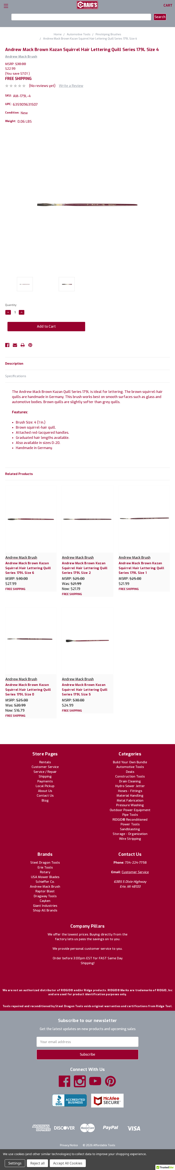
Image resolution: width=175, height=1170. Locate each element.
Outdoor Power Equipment (130, 810)
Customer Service (45, 767)
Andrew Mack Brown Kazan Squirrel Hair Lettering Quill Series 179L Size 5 (84, 690)
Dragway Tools (45, 896)
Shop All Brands (45, 910)
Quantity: (11, 305)
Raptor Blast (45, 891)
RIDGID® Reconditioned (129, 819)
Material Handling (130, 795)
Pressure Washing (130, 805)
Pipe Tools (130, 815)
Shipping (45, 776)
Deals (130, 772)
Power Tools (130, 824)
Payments (45, 781)
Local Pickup (45, 786)
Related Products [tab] (19, 474)
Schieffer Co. (45, 882)
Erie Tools (45, 867)
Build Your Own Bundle (130, 762)
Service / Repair (45, 772)
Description (14, 363)
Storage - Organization (130, 834)
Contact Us (45, 795)
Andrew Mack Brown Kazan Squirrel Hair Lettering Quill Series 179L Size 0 (28, 690)
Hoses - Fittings (130, 791)
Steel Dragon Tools (45, 862)
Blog (45, 800)
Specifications (15, 376)
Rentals (45, 762)
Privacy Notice (69, 1145)
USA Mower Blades (45, 877)
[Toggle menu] (6, 6)
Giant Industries (45, 906)
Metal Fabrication (130, 800)
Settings (15, 1163)
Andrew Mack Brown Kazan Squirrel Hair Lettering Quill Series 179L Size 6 (28, 568)
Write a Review (71, 86)
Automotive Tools (130, 767)
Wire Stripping (130, 839)
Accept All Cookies (67, 1163)
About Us (45, 791)
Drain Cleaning (130, 781)
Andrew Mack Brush (45, 886)
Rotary (45, 872)
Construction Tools (130, 776)
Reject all (37, 1163)
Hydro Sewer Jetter (130, 786)
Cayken (45, 901)
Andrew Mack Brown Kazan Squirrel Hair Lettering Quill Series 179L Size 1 (141, 568)
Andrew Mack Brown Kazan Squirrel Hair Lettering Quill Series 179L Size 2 (84, 568)
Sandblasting (130, 829)
